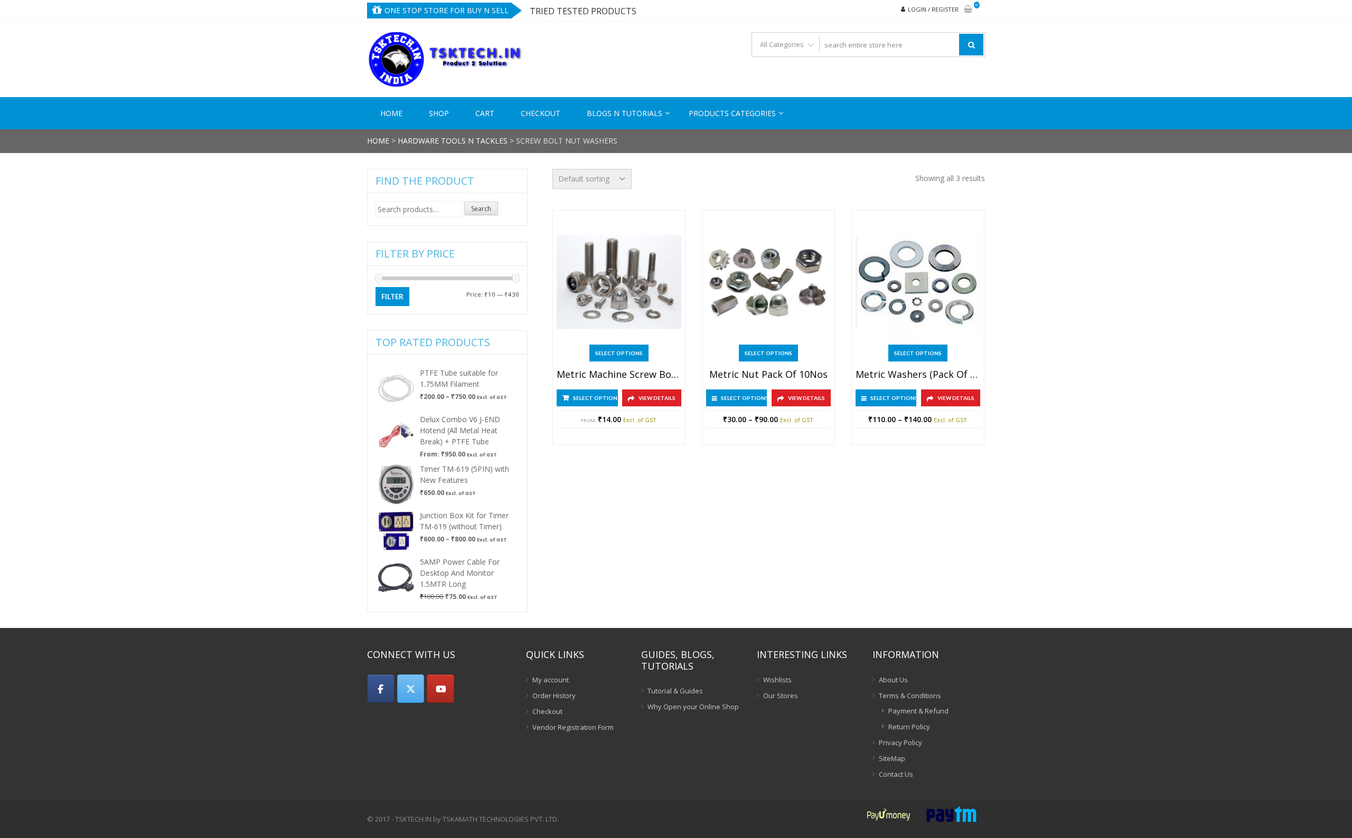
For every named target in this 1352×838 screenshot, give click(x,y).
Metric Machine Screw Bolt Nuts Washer (619, 374)
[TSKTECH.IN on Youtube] (440, 688)
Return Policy (909, 726)
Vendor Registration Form (573, 727)
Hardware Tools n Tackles (453, 141)
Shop (439, 113)
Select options (619, 353)
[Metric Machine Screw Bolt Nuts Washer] (619, 282)
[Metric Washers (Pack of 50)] (918, 282)
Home (391, 113)
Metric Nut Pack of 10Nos (768, 374)
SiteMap (892, 758)
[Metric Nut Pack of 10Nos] (768, 282)
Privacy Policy (900, 742)
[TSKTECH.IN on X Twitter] (411, 688)
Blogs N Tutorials (624, 113)
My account (550, 679)
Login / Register (933, 9)
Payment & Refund (918, 711)
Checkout (540, 113)
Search (481, 208)
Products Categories (732, 113)
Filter (392, 296)
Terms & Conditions (910, 695)
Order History (554, 695)
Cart (484, 113)
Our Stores (780, 695)
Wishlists (777, 679)
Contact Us (896, 774)
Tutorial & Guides (675, 691)
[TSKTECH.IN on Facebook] (381, 688)
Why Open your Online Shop (693, 706)
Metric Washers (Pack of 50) (918, 374)
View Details (657, 398)
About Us (893, 679)
